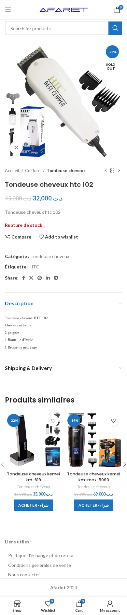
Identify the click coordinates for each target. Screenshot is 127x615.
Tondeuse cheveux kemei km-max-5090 (93, 477)
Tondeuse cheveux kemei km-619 (33, 477)
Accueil (12, 170)
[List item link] (63, 555)
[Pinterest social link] (39, 278)
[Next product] (119, 171)
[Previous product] (106, 171)
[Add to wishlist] (53, 420)
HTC (34, 266)
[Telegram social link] (56, 278)
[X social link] (31, 278)
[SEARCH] (115, 28)
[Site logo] (63, 9)
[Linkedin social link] (48, 278)
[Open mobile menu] (8, 9)
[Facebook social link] (23, 278)
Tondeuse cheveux (66, 170)
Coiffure (33, 170)
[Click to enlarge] (16, 147)
